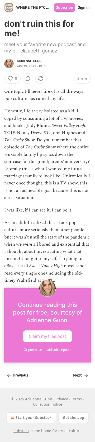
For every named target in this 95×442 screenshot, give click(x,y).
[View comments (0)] (28, 78)
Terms (76, 398)
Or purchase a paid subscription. (47, 349)
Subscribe (64, 7)
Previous (20, 375)
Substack (21, 430)
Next (77, 375)
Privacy (61, 398)
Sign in (84, 7)
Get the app (73, 417)
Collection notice (47, 404)
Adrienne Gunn (29, 61)
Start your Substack (34, 417)
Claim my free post (47, 336)
